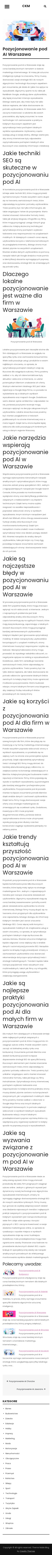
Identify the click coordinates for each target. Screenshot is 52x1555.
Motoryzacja (11, 1448)
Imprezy (9, 1433)
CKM (26, 6)
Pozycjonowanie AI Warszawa (32, 1312)
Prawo (8, 1468)
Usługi (8, 1518)
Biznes (8, 1408)
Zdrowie (9, 1528)
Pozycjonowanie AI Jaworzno (30, 1389)
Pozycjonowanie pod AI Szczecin (34, 1351)
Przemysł (9, 1473)
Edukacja (9, 1423)
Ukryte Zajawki (12, 1508)
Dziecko (9, 1418)
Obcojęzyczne (12, 1458)
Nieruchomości (12, 1453)
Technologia (11, 1493)
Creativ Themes (27, 1551)
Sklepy (8, 1483)
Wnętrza (9, 1523)
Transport (10, 1498)
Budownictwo (11, 1413)
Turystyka (10, 1503)
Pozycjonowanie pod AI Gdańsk (33, 1291)
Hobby (8, 1428)
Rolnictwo (9, 1478)
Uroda (8, 1513)
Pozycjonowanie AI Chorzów (22, 1381)
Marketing (10, 1438)
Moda (8, 1443)
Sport (7, 1488)
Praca (8, 1463)
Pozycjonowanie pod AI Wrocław (34, 1330)
